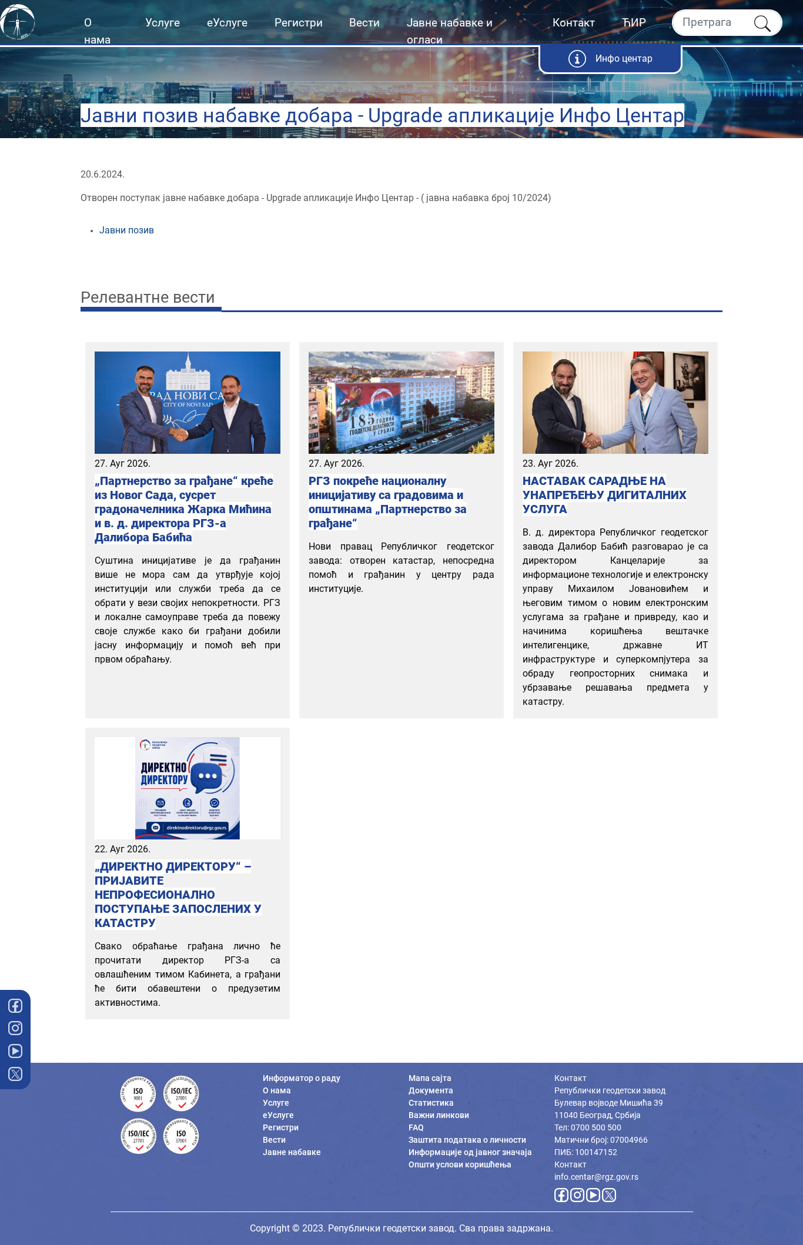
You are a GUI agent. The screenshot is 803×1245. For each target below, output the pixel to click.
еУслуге (227, 22)
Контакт (574, 22)
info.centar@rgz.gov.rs (596, 1177)
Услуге (162, 22)
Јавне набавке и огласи (450, 31)
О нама (97, 31)
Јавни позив (126, 230)
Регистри (299, 22)
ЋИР (634, 22)
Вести (364, 22)
